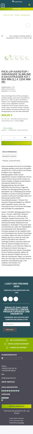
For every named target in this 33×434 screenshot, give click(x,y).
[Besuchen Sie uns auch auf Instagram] (16, 299)
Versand (16, 413)
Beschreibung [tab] (9, 152)
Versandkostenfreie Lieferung (19, 119)
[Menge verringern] (4, 137)
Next (30, 60)
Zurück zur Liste (7, 15)
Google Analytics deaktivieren (16, 418)
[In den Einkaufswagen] (2, 21)
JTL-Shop (20, 423)
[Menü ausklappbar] (3, 5)
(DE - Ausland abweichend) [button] (21, 130)
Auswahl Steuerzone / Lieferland (11, 121)
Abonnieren (9, 329)
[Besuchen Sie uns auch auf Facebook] (5, 299)
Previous (3, 60)
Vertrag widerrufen (16, 406)
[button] (19, 5)
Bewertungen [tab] (9, 156)
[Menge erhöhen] (29, 137)
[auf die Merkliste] (28, 25)
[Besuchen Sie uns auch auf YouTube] (10, 299)
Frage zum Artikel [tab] (11, 161)
